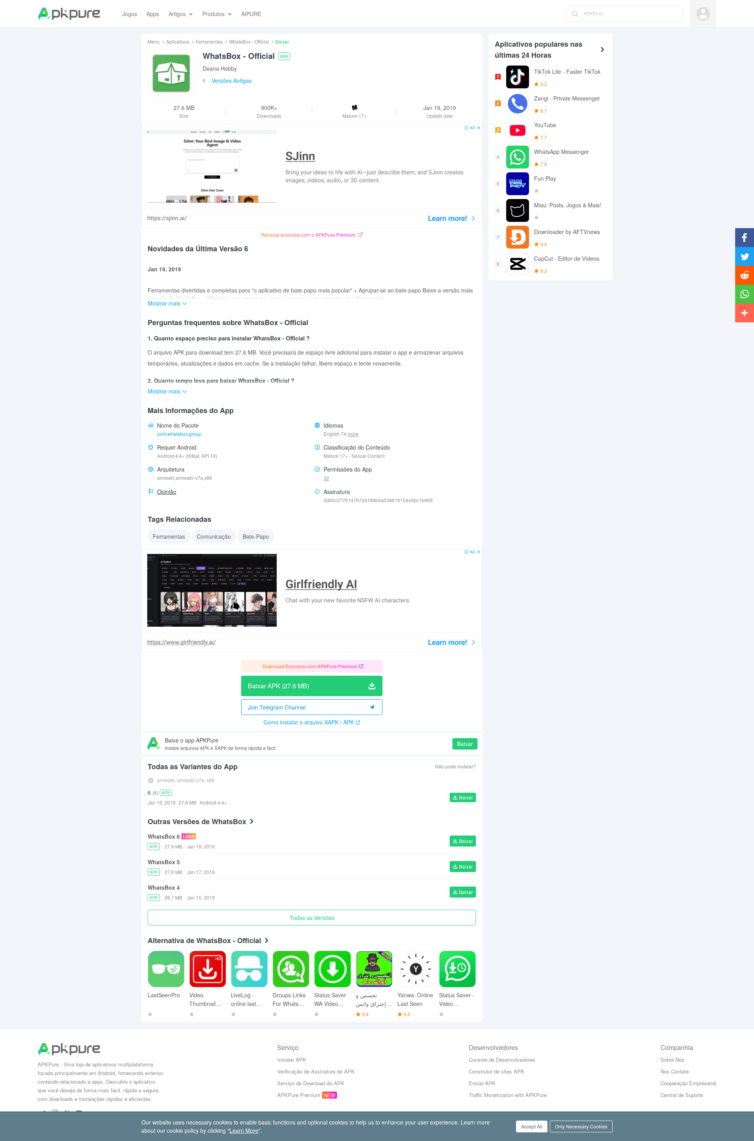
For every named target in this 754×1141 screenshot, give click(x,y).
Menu (154, 41)
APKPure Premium (298, 1095)
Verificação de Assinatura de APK (316, 1071)
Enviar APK (482, 1083)
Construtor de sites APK (496, 1071)
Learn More (243, 1130)
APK (284, 56)
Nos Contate (675, 1071)
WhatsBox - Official (249, 41)
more (353, 434)
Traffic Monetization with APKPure (508, 1095)
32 (326, 478)
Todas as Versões (312, 918)
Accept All (531, 1126)
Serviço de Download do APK (310, 1083)
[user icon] (703, 14)
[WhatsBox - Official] (171, 73)
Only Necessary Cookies (581, 1126)
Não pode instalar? (455, 766)
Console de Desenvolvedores (502, 1059)
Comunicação (214, 536)
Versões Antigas (232, 80)
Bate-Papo (256, 536)
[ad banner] (311, 176)
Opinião (166, 492)
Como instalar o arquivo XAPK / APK (309, 722)
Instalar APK (291, 1059)
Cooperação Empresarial (688, 1083)
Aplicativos (177, 41)
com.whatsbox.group (179, 433)
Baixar (465, 744)
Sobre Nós (672, 1059)
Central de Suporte (682, 1095)
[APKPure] (69, 13)
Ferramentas (209, 41)
